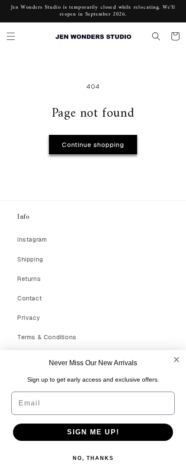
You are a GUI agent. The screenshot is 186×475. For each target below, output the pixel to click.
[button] (10, 36)
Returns (29, 279)
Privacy (28, 318)
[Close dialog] (176, 359)
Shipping (30, 259)
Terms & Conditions (47, 337)
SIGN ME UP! (93, 432)
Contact (29, 298)
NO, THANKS (93, 458)
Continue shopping (93, 144)
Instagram (32, 239)
